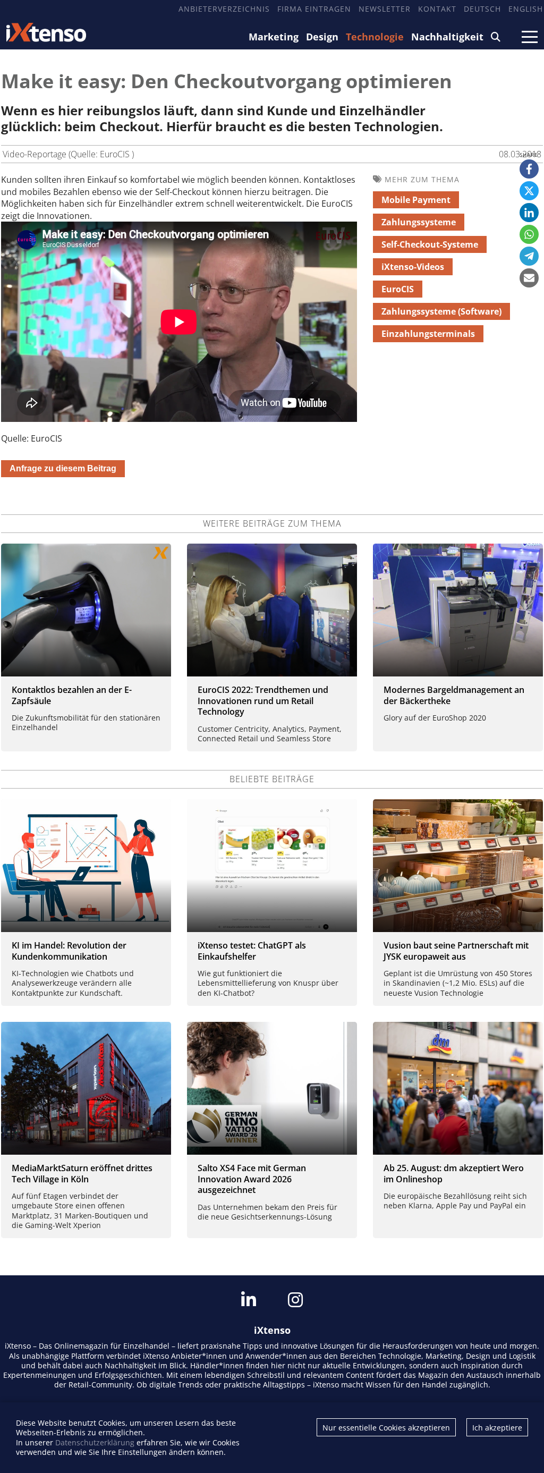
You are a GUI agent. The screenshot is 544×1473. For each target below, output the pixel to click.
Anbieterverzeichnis (224, 9)
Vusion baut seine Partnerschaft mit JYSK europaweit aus (456, 950)
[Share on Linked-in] (529, 212)
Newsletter (385, 9)
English (525, 9)
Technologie (375, 37)
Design (322, 37)
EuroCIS (397, 289)
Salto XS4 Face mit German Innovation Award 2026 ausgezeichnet (252, 1179)
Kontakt (437, 9)
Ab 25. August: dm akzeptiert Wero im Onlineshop (454, 1173)
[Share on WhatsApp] (529, 234)
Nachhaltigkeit (447, 37)
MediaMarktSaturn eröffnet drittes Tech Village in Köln (82, 1173)
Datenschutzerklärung (94, 1442)
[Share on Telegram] (529, 256)
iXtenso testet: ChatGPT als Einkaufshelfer (252, 950)
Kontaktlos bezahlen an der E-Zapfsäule (72, 695)
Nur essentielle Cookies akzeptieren (386, 1428)
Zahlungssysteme (418, 222)
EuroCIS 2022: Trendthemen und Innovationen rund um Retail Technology (263, 701)
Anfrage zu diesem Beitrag (63, 468)
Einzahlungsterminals (428, 334)
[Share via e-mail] (529, 277)
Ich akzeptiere (497, 1428)
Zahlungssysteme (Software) (441, 311)
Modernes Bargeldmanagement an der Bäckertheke (454, 695)
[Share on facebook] (529, 169)
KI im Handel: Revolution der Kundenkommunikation (69, 950)
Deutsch (482, 9)
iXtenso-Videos (412, 267)
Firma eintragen (314, 9)
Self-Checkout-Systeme (429, 244)
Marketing (274, 37)
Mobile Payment (415, 200)
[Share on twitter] (529, 190)
